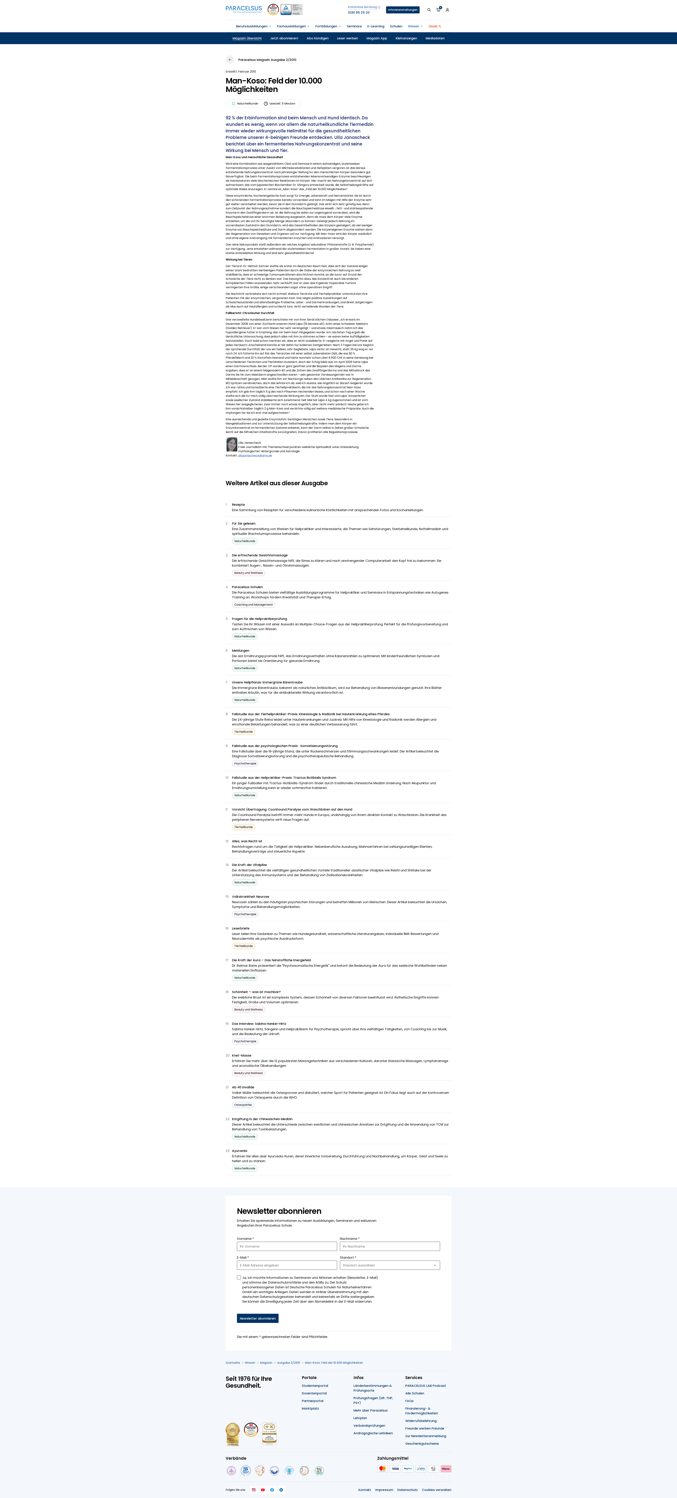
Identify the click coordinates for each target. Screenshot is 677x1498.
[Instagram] (254, 1490)
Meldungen (240, 650)
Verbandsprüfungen (369, 1425)
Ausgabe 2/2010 (288, 1363)
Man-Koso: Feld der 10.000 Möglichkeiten (334, 1363)
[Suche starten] (429, 10)
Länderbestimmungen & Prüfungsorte (372, 1388)
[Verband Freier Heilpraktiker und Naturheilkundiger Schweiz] (319, 1470)
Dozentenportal (314, 1393)
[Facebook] (272, 1490)
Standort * (348, 1257)
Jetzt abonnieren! (284, 38)
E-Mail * (243, 1257)
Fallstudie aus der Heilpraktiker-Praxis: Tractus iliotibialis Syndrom (284, 777)
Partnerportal (312, 1401)
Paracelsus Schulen (247, 587)
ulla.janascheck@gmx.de (255, 455)
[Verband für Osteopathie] (274, 1470)
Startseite (233, 1363)
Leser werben (347, 38)
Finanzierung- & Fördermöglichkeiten (421, 1410)
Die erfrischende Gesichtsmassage (260, 555)
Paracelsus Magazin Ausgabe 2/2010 (267, 60)
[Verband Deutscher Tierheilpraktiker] (260, 1470)
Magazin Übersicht (247, 38)
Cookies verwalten (436, 1490)
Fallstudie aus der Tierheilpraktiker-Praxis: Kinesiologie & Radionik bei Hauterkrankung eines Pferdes (311, 714)
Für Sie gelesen (243, 523)
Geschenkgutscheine (422, 1443)
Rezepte (238, 504)
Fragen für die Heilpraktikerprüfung (259, 619)
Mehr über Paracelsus (370, 1410)
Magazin (266, 1363)
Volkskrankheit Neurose (250, 896)
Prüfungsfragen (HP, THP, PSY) (373, 1400)
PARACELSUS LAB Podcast (425, 1385)
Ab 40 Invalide (243, 1087)
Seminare (354, 26)
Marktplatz (310, 1408)
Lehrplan (360, 1418)
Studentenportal (315, 1385)
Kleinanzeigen (406, 38)
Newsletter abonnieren (258, 1318)
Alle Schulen (414, 1393)
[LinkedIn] (281, 1490)
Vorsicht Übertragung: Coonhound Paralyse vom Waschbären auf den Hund (292, 809)
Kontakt (364, 1490)
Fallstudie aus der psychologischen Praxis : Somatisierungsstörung (285, 746)
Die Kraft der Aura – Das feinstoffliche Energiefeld (271, 960)
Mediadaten (435, 38)
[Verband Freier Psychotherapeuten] (231, 1470)
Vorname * (245, 1238)
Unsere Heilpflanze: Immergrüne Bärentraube (267, 682)
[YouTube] (263, 1490)
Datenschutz (407, 1490)
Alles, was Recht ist (247, 841)
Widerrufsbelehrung (421, 1421)
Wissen (250, 1363)
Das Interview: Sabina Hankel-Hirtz (259, 1023)
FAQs (409, 1401)
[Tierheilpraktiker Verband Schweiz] (304, 1470)
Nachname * (350, 1238)
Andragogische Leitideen (373, 1433)
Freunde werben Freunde (424, 1428)
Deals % (435, 26)
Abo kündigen (318, 38)
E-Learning (375, 26)
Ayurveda (239, 1151)
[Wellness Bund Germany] (289, 1470)
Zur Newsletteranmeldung (425, 1436)
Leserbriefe (240, 928)
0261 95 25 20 (359, 12)
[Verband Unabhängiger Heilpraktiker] (245, 1470)
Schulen (396, 26)
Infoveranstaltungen (402, 10)
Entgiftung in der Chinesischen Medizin (262, 1119)
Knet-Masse (241, 1055)
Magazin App (377, 38)
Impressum (384, 1490)
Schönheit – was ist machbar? (256, 992)
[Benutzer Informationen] (447, 10)
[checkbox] (239, 1277)
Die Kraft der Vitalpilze (249, 865)
